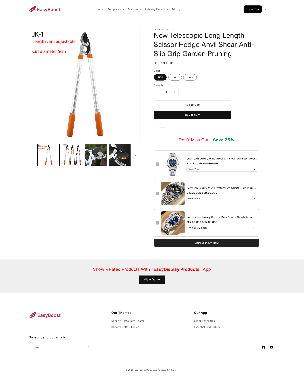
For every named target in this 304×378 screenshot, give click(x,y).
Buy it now (192, 114)
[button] (115, 9)
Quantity (158, 85)
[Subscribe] (88, 347)
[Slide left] (33, 155)
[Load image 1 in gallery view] (48, 155)
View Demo (152, 279)
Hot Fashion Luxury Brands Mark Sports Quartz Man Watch (219, 217)
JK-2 (175, 77)
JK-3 (190, 77)
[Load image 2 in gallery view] (72, 155)
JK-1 (160, 77)
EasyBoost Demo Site (146, 370)
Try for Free (253, 9)
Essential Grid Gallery (207, 326)
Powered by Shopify (168, 370)
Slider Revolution (204, 320)
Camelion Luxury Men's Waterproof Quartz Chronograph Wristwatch (221, 188)
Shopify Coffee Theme (125, 326)
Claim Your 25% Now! (207, 242)
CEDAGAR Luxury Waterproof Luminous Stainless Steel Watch (220, 158)
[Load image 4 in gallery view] (120, 155)
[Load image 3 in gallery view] (96, 155)
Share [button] (161, 127)
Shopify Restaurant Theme (127, 320)
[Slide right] (136, 155)
